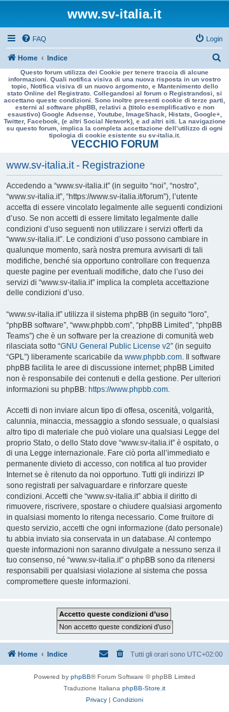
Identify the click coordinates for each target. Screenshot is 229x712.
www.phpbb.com (153, 357)
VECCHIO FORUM (114, 144)
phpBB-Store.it (143, 688)
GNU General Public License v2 (115, 346)
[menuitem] (33, 38)
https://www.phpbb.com (128, 389)
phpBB (81, 676)
